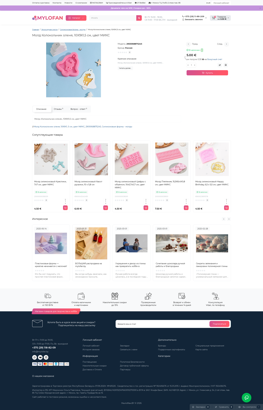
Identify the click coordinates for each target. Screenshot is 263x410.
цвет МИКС (79, 126)
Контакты (57, 3)
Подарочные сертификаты (171, 349)
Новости (68, 3)
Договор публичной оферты (134, 366)
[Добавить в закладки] (57, 177)
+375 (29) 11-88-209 (194, 16)
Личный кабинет (221, 3)
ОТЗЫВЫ (140, 3)
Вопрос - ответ (79, 109)
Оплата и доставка (40, 3)
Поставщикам (90, 362)
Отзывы (58, 109)
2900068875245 (93, 126)
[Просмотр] (45, 177)
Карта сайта (201, 349)
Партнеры (125, 369)
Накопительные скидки (95, 366)
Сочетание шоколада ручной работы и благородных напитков (170, 266)
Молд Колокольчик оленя (47, 126)
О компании (81, 3)
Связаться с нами (128, 349)
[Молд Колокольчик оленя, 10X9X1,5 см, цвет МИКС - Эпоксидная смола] (73, 69)
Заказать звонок (193, 19)
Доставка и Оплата (92, 369)
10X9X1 (64, 126)
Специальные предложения (209, 345)
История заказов (91, 349)
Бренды (162, 345)
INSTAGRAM (97, 3)
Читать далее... (125, 68)
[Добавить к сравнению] (51, 177)
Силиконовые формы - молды (117, 126)
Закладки (124, 345)
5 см (70, 126)
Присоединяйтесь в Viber (120, 3)
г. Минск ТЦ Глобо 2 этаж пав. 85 (165, 3)
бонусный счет (214, 59)
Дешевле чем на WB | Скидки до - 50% (131, 8)
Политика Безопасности (132, 362)
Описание (41, 109)
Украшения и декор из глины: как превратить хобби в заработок (130, 266)
